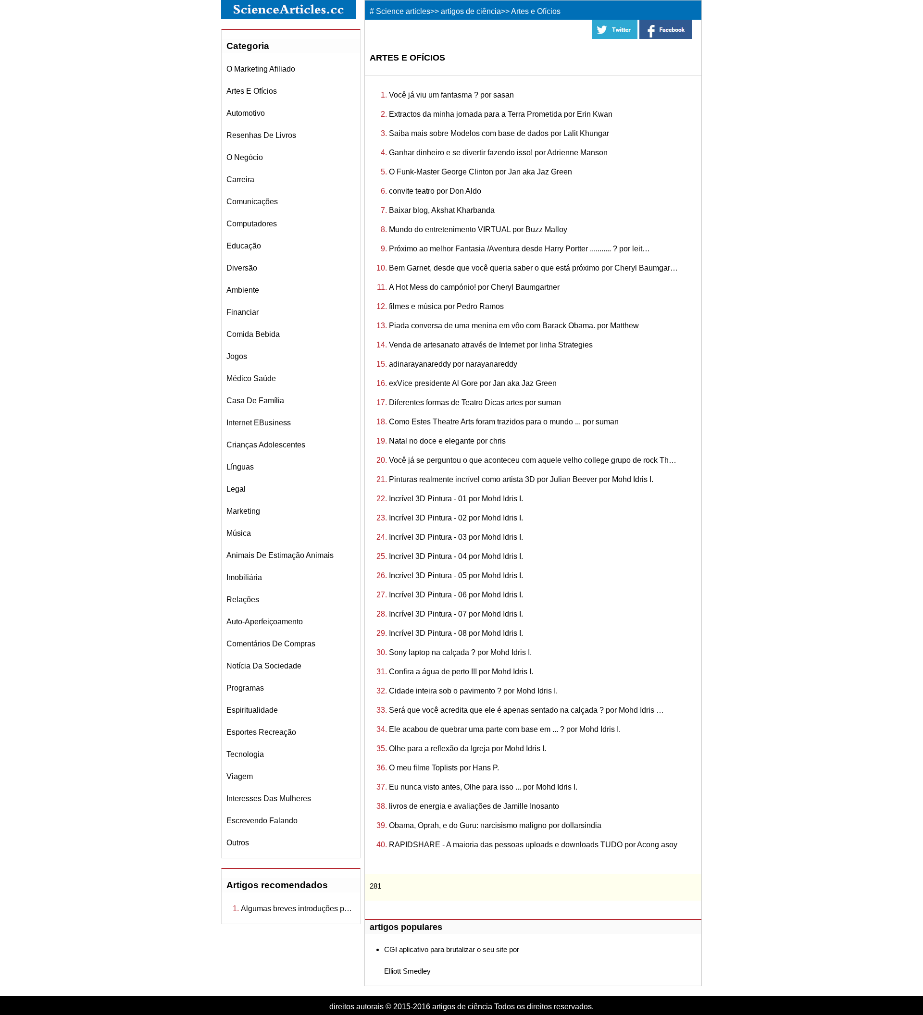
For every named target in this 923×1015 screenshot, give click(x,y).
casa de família (255, 400)
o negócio (244, 157)
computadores (251, 224)
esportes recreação (261, 732)
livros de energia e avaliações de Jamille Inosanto (474, 806)
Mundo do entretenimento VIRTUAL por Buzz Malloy (478, 229)
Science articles (403, 11)
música (238, 533)
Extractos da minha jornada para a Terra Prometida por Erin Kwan (500, 114)
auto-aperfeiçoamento (264, 622)
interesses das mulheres (268, 798)
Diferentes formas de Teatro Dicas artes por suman (475, 402)
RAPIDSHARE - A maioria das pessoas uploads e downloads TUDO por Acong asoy (533, 845)
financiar (242, 312)
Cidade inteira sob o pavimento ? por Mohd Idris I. (473, 691)
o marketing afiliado (260, 69)
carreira (240, 179)
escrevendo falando (262, 821)
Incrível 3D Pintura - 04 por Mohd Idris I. (456, 556)
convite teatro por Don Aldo (435, 191)
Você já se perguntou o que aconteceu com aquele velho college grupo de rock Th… (532, 460)
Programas (245, 688)
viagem (239, 776)
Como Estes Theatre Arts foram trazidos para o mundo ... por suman (504, 422)
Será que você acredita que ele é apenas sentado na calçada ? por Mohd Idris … (526, 710)
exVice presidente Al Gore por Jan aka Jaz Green (473, 383)
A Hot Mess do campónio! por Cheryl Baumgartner (474, 287)
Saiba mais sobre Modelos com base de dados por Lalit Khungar (499, 133)
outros (237, 843)
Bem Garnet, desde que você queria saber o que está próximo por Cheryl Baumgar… (533, 268)
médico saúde (251, 378)
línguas (240, 467)
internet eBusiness (258, 423)
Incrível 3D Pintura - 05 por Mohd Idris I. (456, 575)
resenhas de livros (261, 135)
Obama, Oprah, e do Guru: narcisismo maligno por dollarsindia (495, 825)
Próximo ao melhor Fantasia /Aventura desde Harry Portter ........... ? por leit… (519, 249)
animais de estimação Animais (280, 555)
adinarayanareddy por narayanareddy (453, 364)
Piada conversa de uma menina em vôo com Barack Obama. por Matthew (514, 326)
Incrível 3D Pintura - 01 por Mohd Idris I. (456, 499)
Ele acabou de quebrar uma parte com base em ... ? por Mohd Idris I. (505, 729)
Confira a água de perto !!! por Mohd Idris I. (461, 672)
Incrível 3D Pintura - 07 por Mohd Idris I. (456, 614)
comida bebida (253, 334)
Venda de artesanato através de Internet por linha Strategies (491, 345)
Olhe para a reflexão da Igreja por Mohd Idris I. (467, 748)
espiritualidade (252, 710)
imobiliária (244, 577)
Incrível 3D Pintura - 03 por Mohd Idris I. (456, 537)
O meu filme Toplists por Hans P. (444, 768)
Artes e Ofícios (251, 91)
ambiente (242, 290)
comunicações (252, 202)
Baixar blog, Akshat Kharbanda (442, 210)
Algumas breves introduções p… (296, 908)
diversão (241, 268)
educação (243, 246)
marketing (243, 511)
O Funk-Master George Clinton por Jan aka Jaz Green (480, 172)
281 (375, 886)
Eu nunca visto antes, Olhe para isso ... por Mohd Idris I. (483, 787)
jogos (236, 356)
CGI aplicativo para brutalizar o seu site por (451, 949)
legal (236, 489)
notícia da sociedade (263, 666)
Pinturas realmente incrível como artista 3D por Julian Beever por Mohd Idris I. (521, 479)
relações (242, 599)
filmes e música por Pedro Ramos (446, 306)
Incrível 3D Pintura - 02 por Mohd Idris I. (456, 518)
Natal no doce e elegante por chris (447, 441)
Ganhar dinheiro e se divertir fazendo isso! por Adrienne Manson (498, 153)
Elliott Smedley (407, 971)
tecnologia (245, 754)
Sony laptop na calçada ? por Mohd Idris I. (460, 652)
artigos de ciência (471, 11)
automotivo (245, 113)
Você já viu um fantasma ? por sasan (451, 95)
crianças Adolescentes (265, 445)
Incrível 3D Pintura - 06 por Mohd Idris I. (456, 595)
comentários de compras (270, 644)
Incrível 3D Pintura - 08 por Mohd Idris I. (456, 633)
